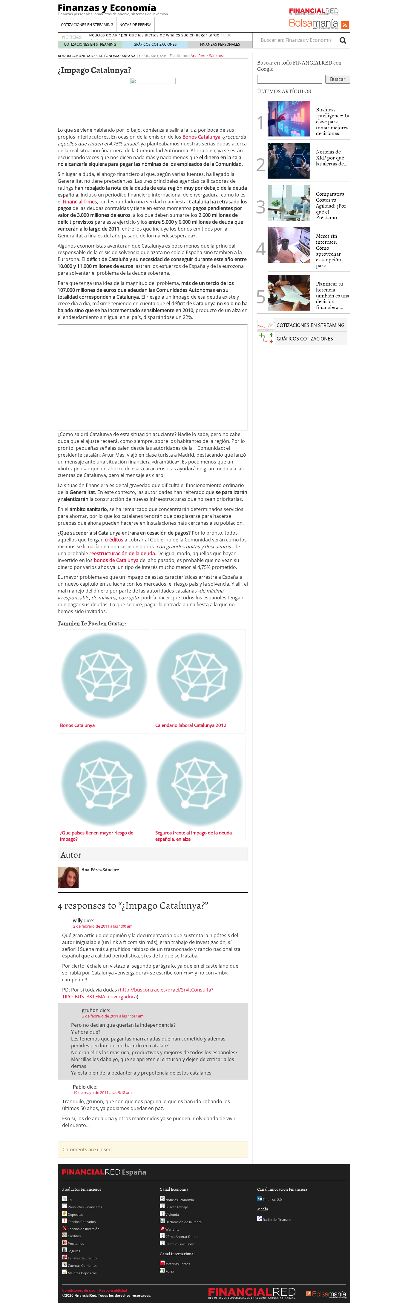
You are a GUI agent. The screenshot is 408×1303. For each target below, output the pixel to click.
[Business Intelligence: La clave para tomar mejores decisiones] (289, 118)
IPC (70, 1200)
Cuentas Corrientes (82, 1265)
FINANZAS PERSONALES (220, 44)
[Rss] (345, 25)
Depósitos (75, 1214)
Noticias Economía (179, 1200)
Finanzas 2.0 (272, 1199)
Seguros (73, 1251)
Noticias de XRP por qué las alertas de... (331, 158)
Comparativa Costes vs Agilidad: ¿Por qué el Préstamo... (331, 205)
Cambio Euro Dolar (180, 1244)
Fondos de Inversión (83, 1229)
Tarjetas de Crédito (82, 1258)
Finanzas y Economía (107, 7)
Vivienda (172, 1214)
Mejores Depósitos (81, 1273)
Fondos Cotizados (81, 1221)
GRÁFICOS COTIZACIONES (155, 44)
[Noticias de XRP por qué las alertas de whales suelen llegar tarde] (289, 161)
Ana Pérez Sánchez (207, 55)
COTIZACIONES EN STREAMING (87, 24)
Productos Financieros (84, 1207)
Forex (169, 1271)
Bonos (64, 56)
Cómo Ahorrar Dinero (182, 1236)
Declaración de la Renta (183, 1222)
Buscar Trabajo (176, 1207)
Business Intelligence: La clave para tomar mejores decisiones (332, 121)
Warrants (172, 1229)
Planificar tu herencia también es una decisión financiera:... (332, 295)
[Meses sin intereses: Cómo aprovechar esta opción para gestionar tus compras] (289, 245)
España (129, 56)
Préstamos (75, 1243)
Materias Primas (177, 1263)
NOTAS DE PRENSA (135, 24)
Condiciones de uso (78, 1290)
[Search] (343, 40)
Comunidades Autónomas (96, 56)
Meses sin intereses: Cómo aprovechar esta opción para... (328, 250)
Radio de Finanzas (276, 1219)
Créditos (74, 1236)
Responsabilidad (113, 1290)
